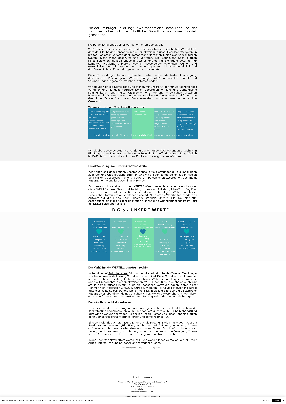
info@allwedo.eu (142, 389)
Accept (276, 400)
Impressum (147, 377)
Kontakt (137, 377)
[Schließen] (283, 400)
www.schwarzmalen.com (149, 396)
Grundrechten (138, 296)
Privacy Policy (88, 400)
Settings (266, 400)
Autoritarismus (117, 273)
